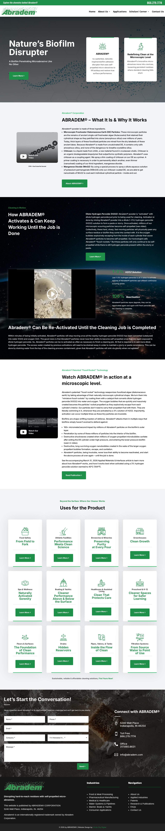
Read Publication (73, 475)
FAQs (133, 807)
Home (92, 12)
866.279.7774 (128, 736)
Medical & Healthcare (99, 800)
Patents (134, 800)
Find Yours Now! (106, 678)
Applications (120, 12)
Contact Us (158, 12)
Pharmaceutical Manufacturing (103, 797)
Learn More (18, 76)
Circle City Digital (99, 827)
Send (81, 766)
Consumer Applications (100, 810)
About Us (103, 12)
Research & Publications (142, 804)
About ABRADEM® (74, 183)
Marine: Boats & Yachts (100, 807)
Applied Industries (139, 797)
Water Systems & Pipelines (102, 804)
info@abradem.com (131, 754)
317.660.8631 (127, 746)
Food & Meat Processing (101, 794)
